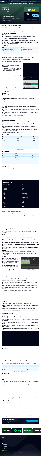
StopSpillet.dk (39, 1)
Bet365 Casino (24, 61)
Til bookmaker (35, 15)
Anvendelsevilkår (16, 453)
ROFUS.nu (29, 1)
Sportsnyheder (13, 1)
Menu (17, 1)
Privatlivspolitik (21, 453)
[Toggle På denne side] (39, 454)
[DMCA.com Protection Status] (4, 450)
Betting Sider (10, 3)
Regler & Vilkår (27, 19)
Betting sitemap (25, 453)
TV (9, 1)
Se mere (32, 420)
